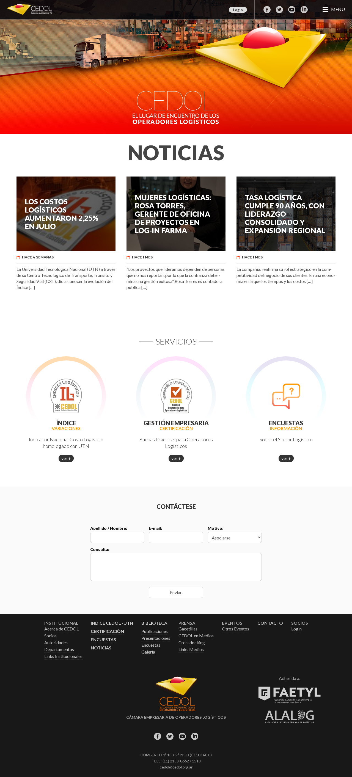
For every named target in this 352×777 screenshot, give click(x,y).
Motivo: (215, 528)
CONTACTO (270, 623)
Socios (50, 635)
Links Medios (191, 649)
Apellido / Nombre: (108, 528)
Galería (148, 652)
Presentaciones (155, 638)
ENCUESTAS (103, 639)
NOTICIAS (101, 648)
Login (238, 9)
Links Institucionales (63, 656)
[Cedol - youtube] (291, 10)
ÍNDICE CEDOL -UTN (112, 623)
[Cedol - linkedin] (304, 10)
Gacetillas (187, 629)
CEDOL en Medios (196, 635)
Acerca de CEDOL (61, 629)
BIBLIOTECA (154, 623)
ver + (66, 458)
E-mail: (155, 528)
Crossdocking (191, 642)
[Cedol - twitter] (279, 10)
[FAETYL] (289, 702)
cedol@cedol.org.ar (176, 767)
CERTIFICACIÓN (107, 631)
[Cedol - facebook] (267, 10)
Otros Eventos (235, 629)
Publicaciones (154, 631)
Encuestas (150, 645)
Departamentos (59, 649)
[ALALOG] (289, 721)
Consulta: (99, 549)
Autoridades (56, 642)
